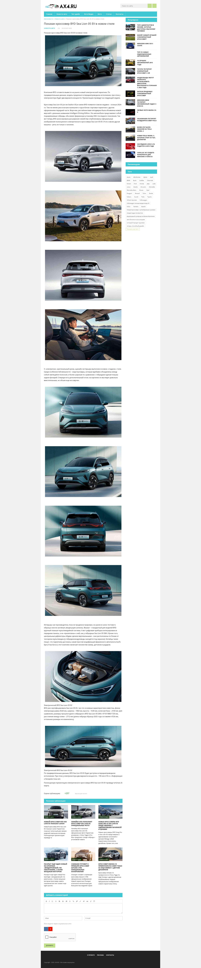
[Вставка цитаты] (87, 901)
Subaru (129, 197)
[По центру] (63, 901)
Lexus (128, 187)
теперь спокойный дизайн (135, 226)
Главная (49, 14)
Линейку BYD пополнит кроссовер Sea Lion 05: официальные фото (81, 823)
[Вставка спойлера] (94, 901)
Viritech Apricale (132, 200)
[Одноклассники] (102, 959)
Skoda (151, 193)
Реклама (100, 955)
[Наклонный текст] (49, 901)
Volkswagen (143, 200)
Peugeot (129, 193)
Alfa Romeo (136, 177)
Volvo (128, 206)
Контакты (119, 14)
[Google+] (105, 959)
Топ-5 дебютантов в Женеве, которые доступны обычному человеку (146, 28)
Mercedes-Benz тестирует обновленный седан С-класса (147, 103)
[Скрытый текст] (84, 901)
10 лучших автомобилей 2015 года (145, 63)
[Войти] (154, 6)
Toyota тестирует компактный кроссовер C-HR (144, 71)
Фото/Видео (88, 14)
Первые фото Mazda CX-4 (147, 111)
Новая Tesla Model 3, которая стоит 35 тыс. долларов (146, 138)
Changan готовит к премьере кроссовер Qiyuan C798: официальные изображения (80, 868)
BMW (128, 180)
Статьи (108, 14)
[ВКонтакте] (46, 929)
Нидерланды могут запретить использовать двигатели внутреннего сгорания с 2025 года (147, 82)
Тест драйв (75, 14)
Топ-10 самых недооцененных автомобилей (144, 54)
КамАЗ (143, 206)
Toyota (149, 197)
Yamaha (135, 206)
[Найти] (150, 6)
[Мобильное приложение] (88, 959)
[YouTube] (109, 959)
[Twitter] (98, 959)
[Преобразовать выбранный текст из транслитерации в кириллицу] (91, 901)
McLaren (143, 187)
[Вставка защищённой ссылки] (77, 901)
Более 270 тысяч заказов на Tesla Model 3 (144, 129)
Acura (128, 177)
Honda (142, 184)
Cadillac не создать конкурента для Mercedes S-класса (145, 155)
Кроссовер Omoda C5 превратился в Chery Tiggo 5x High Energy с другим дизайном (110, 867)
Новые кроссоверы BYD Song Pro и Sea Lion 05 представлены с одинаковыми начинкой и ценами (110, 825)
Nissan (141, 190)
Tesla (142, 197)
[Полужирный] (46, 901)
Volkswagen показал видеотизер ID (138, 203)
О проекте (91, 955)
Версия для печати (81, 793)
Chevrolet (150, 180)
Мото (100, 14)
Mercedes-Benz (131, 190)
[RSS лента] (112, 959)
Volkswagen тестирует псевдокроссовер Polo (147, 120)
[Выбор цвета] (80, 901)
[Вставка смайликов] (70, 901)
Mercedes (152, 187)
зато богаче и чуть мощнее (136, 219)
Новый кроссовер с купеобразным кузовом (141, 210)
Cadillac (141, 180)
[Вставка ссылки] (73, 901)
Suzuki (136, 197)
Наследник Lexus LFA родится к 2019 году (146, 145)
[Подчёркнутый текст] (52, 901)
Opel (147, 190)
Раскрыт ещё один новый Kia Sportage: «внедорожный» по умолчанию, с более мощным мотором (55, 868)
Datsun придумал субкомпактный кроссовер (144, 93)
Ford (135, 184)
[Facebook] (91, 959)
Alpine (145, 177)
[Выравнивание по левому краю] (59, 901)
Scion (144, 193)
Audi (151, 177)
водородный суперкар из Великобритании (141, 216)
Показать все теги (132, 229)
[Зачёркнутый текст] (56, 901)
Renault (137, 193)
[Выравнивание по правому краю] (66, 901)
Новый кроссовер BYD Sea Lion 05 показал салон (55, 823)
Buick (134, 180)
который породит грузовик (136, 223)
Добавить (49, 945)
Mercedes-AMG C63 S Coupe (145, 45)
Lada (153, 184)
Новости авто (62, 14)
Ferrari (129, 184)
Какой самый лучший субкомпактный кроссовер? (146, 37)
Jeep (148, 184)
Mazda (135, 187)
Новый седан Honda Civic (135, 213)
